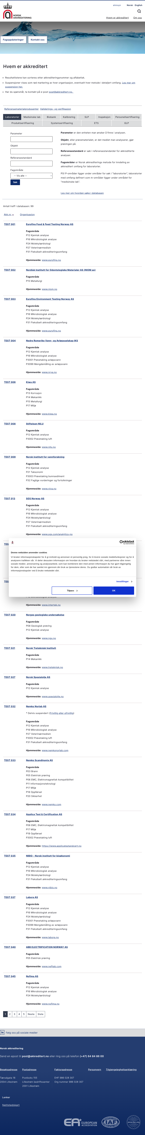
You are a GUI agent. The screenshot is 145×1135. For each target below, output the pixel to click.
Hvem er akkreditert (117, 17)
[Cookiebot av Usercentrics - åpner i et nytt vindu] (121, 542)
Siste (40, 1014)
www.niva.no (49, 488)
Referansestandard (21, 157)
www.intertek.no (51, 604)
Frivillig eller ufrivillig (61, 713)
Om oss (137, 17)
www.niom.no (49, 289)
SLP (87, 117)
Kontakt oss (38, 39)
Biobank (51, 117)
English (138, 5)
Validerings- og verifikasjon (55, 109)
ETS (96, 123)
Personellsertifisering (127, 117)
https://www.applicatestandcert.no (62, 845)
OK (113, 590)
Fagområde (16, 170)
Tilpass (70, 590)
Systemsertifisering (62, 123)
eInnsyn (117, 5)
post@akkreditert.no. (61, 91)
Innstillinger (122, 581)
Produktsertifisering (22, 123)
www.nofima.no (50, 1003)
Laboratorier (12, 117)
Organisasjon (27, 214)
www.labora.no (50, 937)
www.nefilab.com (51, 966)
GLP (126, 123)
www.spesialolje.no (53, 696)
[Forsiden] (17, 11)
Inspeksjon (104, 117)
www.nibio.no (49, 887)
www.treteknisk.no (52, 667)
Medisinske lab (32, 117)
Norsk (130, 5)
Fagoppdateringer (13, 39)
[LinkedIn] (2, 1033)
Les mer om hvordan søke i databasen (82, 193)
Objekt (14, 145)
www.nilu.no (49, 447)
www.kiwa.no (49, 413)
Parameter (16, 133)
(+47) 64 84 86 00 (92, 1056)
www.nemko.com (51, 804)
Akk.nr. (8, 214)
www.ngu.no (49, 638)
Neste (31, 1014)
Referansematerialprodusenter (21, 109)
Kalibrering (69, 117)
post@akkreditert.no (35, 1056)
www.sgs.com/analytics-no (57, 534)
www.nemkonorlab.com (55, 750)
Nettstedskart (11, 1105)
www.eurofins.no (51, 260)
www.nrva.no (49, 372)
